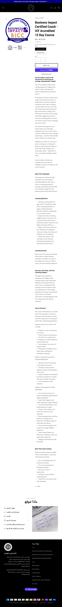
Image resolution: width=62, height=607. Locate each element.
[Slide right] (29, 47)
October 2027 (40, 52)
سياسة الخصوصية (42, 602)
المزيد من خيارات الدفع (46, 73)
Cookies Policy (36, 572)
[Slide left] (6, 47)
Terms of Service (36, 576)
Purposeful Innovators (18, 602)
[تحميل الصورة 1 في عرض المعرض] (10, 48)
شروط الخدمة (50, 602)
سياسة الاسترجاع (35, 602)
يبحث (33, 547)
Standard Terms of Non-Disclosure (41, 580)
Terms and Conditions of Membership (42, 551)
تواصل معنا (34, 583)
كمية (36, 56)
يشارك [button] (38, 486)
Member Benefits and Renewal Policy (41, 558)
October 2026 (40, 49)
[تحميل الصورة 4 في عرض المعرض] (25, 48)
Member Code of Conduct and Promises (42, 554)
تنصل (33, 562)
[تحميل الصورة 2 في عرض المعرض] (15, 48)
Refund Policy (35, 565)
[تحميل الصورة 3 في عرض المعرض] (20, 48)
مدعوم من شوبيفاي (26, 602)
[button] (3, 8)
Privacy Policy (35, 569)
